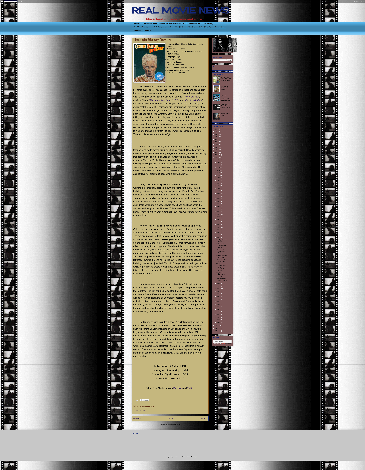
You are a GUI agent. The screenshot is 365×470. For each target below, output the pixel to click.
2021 (217, 142)
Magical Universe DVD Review (221, 256)
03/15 (219, 301)
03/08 (219, 304)
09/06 (219, 198)
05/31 (219, 232)
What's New (137, 23)
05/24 (219, 235)
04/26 (219, 288)
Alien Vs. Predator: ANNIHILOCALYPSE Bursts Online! (226, 97)
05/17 (219, 237)
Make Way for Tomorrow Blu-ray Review (221, 245)
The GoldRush (192, 96)
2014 (217, 325)
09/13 (219, 196)
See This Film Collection (160, 27)
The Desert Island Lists (205, 27)
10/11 (218, 185)
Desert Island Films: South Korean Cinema (225, 106)
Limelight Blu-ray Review (221, 240)
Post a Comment (140, 410)
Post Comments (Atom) (174, 424)
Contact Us (148, 30)
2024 (217, 134)
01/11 (218, 319)
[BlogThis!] (142, 400)
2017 (217, 152)
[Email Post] (137, 400)
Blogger (195, 457)
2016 (217, 155)
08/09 (219, 209)
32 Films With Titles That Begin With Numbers (226, 78)
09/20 (219, 193)
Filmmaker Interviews (194, 23)
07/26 (219, 214)
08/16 (219, 206)
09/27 (219, 191)
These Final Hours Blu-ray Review (221, 251)
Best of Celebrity (208, 23)
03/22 (219, 299)
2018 (217, 149)
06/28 (219, 222)
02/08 (219, 314)
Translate (228, 343)
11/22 (218, 170)
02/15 (219, 312)
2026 (217, 129)
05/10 (219, 283)
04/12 (219, 291)
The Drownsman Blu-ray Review (221, 279)
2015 (217, 157)
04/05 (219, 294)
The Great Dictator (170, 100)
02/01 (219, 317)
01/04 (219, 322)
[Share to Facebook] (146, 400)
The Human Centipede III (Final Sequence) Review (221, 267)
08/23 (219, 204)
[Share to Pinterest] (148, 400)
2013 (217, 328)
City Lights (154, 100)
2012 (217, 331)
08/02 (219, 211)
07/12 (219, 219)
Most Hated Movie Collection (177, 27)
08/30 (219, 201)
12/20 (219, 162)
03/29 (219, 296)
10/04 (219, 188)
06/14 (219, 227)
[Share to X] (144, 400)
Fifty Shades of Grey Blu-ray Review (220, 274)
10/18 (219, 183)
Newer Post (137, 418)
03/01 (219, 307)
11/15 (218, 172)
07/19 (219, 216)
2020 (217, 144)
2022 (217, 139)
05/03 (219, 286)
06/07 (219, 229)
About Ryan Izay (219, 27)
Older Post (203, 418)
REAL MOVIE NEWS (181, 10)
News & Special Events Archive (142, 27)
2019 (217, 147)
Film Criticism (191, 27)
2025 (217, 131)
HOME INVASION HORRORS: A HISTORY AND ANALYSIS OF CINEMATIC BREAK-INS (164, 23)
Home (171, 418)
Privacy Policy (137, 30)
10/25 (219, 180)
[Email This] (141, 400)
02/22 (219, 309)
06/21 (219, 224)
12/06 (219, 165)
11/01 (218, 178)
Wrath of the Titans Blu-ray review (225, 87)
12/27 (219, 160)
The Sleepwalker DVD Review (221, 260)
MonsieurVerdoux (193, 100)
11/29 (218, 167)
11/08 (218, 175)
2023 (217, 137)
